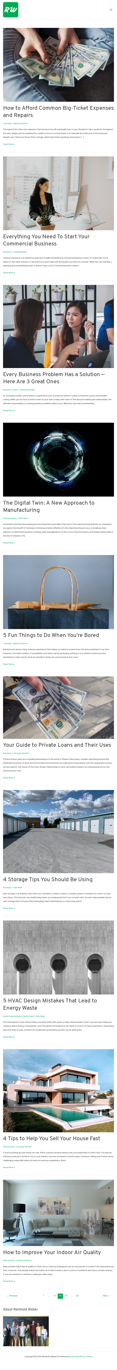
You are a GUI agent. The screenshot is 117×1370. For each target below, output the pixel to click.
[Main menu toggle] (111, 10)
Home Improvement (12, 1016)
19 (66, 1295)
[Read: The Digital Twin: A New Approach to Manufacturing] (58, 459)
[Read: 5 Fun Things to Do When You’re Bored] (58, 592)
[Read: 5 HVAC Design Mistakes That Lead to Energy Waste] (58, 957)
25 (77, 1295)
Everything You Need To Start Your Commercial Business (46, 240)
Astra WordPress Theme (81, 1356)
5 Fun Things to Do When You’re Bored (51, 635)
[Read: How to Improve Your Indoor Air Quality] (58, 1213)
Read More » (9, 144)
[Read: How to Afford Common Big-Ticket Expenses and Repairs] (58, 64)
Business (7, 252)
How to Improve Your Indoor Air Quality (52, 1252)
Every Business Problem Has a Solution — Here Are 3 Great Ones (54, 378)
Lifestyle (7, 123)
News (15, 390)
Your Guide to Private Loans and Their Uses (57, 745)
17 (55, 1295)
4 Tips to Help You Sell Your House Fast (51, 1138)
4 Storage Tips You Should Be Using (48, 879)
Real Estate (28, 1016)
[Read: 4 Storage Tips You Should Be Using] (58, 831)
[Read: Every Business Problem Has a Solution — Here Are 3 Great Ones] (58, 326)
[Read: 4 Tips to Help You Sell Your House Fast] (58, 1090)
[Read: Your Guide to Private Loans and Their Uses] (58, 707)
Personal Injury (10, 518)
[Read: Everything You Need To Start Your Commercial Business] (58, 193)
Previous (12, 1295)
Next (107, 1295)
